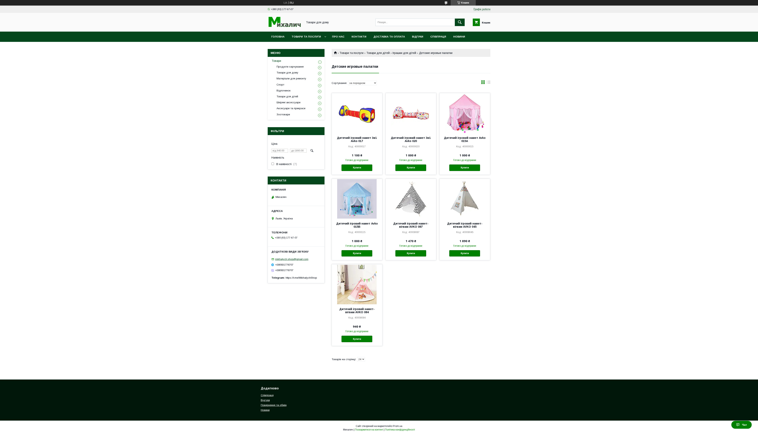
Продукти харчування (290, 66)
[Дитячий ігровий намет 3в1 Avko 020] (411, 113)
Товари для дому (287, 72)
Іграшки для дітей (404, 52)
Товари (276, 60)
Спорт (280, 84)
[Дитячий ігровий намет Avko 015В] (357, 198)
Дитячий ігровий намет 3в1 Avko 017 (357, 139)
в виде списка (488, 83)
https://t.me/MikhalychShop (301, 277)
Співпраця (438, 36)
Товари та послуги (306, 36)
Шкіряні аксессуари (288, 102)
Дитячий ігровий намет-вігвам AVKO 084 (357, 310)
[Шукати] (460, 22)
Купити (357, 167)
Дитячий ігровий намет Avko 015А (465, 139)
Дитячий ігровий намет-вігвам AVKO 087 (411, 225)
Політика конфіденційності (400, 429)
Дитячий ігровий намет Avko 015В (357, 225)
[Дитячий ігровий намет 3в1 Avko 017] (357, 113)
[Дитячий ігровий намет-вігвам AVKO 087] (411, 198)
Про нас (338, 36)
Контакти (359, 36)
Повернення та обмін (274, 405)
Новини (459, 36)
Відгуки (417, 36)
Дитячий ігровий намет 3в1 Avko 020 (411, 139)
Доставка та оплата (389, 36)
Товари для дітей (378, 52)
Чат (744, 424)
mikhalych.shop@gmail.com (291, 259)
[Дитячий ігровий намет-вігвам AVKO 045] (465, 198)
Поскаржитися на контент (369, 429)
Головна (277, 36)
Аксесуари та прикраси (291, 108)
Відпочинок (284, 90)
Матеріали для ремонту (291, 78)
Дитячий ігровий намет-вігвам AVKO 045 (464, 225)
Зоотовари (283, 114)
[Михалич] (284, 26)
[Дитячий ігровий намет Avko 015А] (465, 113)
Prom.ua (397, 426)
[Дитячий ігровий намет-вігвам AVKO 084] (357, 284)
